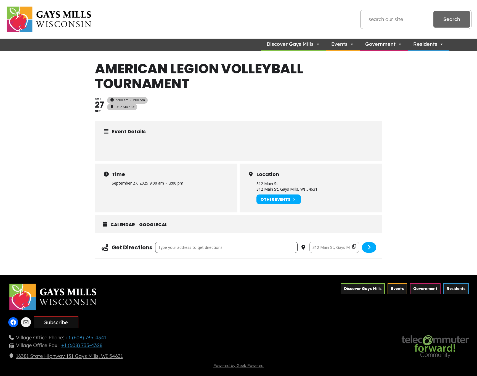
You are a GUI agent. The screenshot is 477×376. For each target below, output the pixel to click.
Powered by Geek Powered (238, 365)
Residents (425, 44)
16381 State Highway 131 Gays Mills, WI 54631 (69, 356)
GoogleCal (153, 225)
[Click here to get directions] (369, 247)
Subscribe (56, 322)
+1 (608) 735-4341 (85, 337)
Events (339, 44)
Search (451, 19)
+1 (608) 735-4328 (81, 345)
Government (380, 44)
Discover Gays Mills (290, 44)
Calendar (122, 225)
